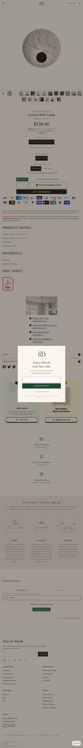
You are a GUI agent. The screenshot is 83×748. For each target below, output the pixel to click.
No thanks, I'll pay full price (41, 391)
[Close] (62, 349)
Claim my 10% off (41, 386)
